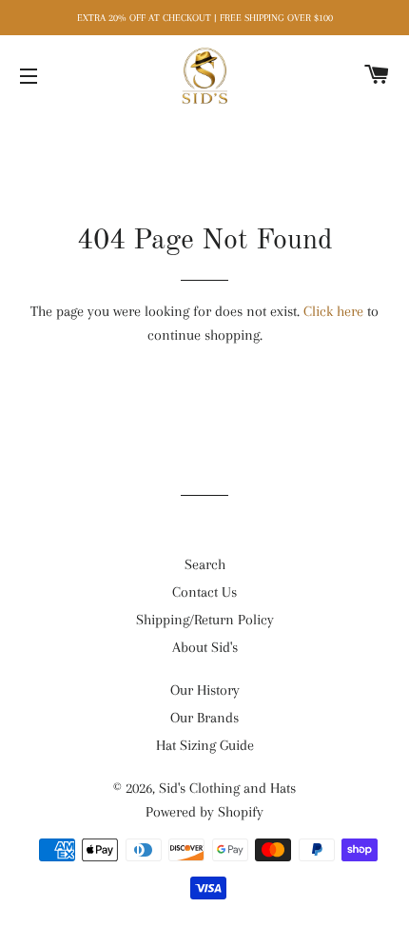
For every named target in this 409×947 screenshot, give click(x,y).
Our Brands (204, 717)
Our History (205, 690)
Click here (333, 311)
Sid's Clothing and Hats (227, 788)
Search (205, 564)
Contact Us (204, 592)
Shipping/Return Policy (205, 619)
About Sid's (205, 647)
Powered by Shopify (204, 811)
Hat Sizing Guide (205, 745)
